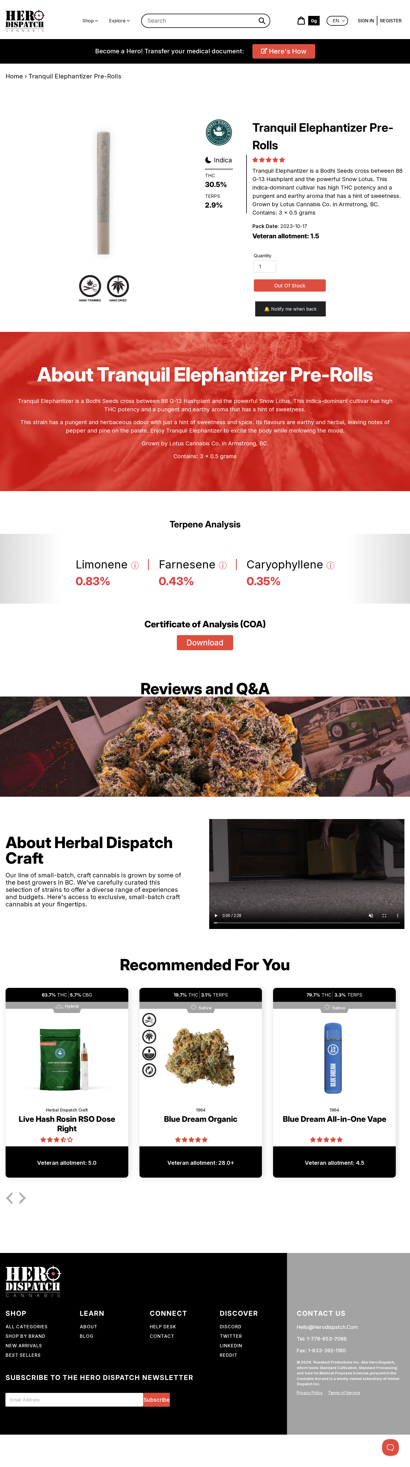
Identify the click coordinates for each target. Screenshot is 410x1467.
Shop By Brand (25, 1336)
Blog (86, 1336)
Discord (231, 1326)
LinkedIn (231, 1345)
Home (14, 76)
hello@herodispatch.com (327, 1327)
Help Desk (163, 1326)
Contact (162, 1336)
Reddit (228, 1355)
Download (205, 642)
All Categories (27, 1326)
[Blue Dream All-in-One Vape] (334, 1061)
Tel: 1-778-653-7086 (322, 1339)
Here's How (287, 51)
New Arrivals (24, 1345)
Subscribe (156, 1399)
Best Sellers (23, 1355)
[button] (269, 160)
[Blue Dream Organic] (200, 1061)
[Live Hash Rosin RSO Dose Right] (67, 1061)
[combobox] (205, 21)
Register (391, 20)
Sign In (366, 20)
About (88, 1326)
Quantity (262, 255)
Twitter (231, 1336)
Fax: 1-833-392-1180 (321, 1350)
